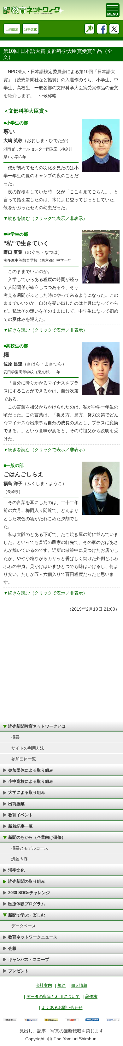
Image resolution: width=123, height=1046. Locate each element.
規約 (61, 985)
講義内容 (19, 859)
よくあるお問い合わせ (62, 1007)
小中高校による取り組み (30, 781)
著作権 (91, 996)
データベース (23, 926)
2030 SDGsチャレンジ (29, 892)
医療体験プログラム (26, 903)
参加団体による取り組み (30, 770)
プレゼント (18, 970)
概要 (15, 737)
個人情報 (79, 985)
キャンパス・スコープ (28, 959)
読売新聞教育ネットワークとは (37, 726)
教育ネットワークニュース (32, 937)
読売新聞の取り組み (26, 881)
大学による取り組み (26, 792)
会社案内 (44, 985)
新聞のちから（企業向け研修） (37, 837)
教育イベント (20, 815)
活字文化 (30, 29)
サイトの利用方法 (27, 748)
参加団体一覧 (23, 758)
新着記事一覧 (20, 826)
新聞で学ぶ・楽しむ (26, 915)
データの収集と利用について (53, 996)
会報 (12, 948)
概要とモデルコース (29, 848)
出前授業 (12, 29)
